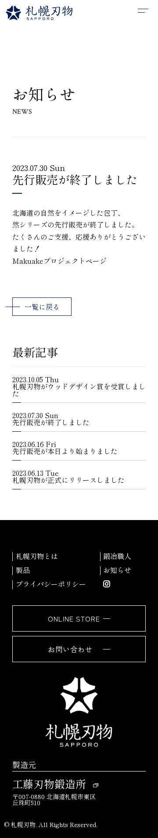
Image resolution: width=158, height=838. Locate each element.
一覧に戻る (42, 306)
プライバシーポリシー (51, 584)
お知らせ (117, 570)
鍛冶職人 (117, 556)
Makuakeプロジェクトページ (59, 260)
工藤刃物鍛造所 (49, 783)
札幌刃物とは (37, 556)
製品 (23, 570)
